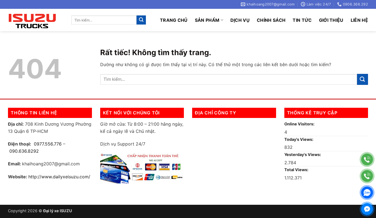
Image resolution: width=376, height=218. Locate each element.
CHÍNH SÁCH (271, 20)
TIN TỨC (302, 20)
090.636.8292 (24, 151)
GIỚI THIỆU (331, 20)
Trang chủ (174, 20)
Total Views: (296, 169)
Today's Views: (299, 139)
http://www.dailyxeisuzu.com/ (59, 176)
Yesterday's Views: (303, 154)
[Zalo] (367, 192)
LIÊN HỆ (359, 20)
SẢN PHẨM (207, 20)
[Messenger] (367, 209)
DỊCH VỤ (240, 20)
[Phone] (367, 159)
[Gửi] (141, 20)
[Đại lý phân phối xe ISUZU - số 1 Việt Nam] (35, 19)
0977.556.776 (48, 144)
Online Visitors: (299, 124)
